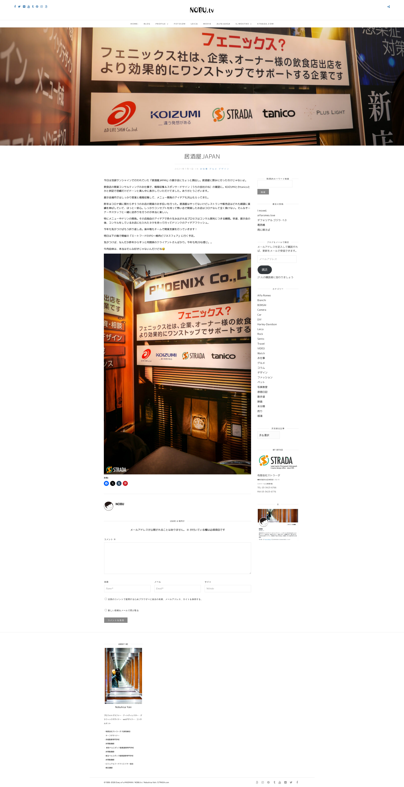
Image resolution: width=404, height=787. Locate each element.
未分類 (261, 406)
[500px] (46, 6)
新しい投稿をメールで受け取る (123, 610)
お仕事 (204, 168)
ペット (261, 382)
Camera (261, 309)
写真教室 (262, 387)
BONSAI (261, 305)
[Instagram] (41, 6)
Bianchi (261, 300)
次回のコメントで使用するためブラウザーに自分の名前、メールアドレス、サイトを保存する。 (155, 599)
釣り (259, 411)
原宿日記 (262, 392)
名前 (106, 581)
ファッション (265, 377)
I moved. (262, 210)
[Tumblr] (33, 6)
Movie (207, 24)
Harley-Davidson (267, 324)
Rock (260, 334)
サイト (208, 581)
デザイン (224, 168)
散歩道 (261, 396)
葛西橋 (261, 225)
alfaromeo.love (266, 215)
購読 (264, 269)
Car (259, 314)
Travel (261, 343)
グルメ (213, 168)
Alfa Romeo (264, 295)
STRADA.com (265, 24)
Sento (260, 339)
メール (157, 581)
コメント (110, 539)
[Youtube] (28, 6)
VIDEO (261, 348)
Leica (194, 24)
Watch (261, 353)
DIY (259, 319)
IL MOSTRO (242, 24)
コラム (261, 368)
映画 (259, 401)
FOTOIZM (179, 24)
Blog (147, 24)
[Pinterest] (37, 6)
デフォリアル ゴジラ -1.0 (271, 220)
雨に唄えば (263, 230)
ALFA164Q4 (223, 24)
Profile (161, 24)
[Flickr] (24, 6)
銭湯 (259, 416)
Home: (134, 24)
